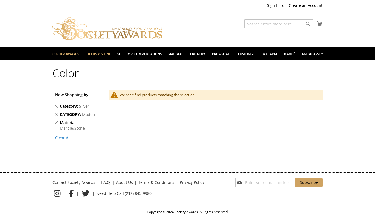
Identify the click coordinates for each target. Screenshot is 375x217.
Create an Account (306, 5)
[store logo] (107, 29)
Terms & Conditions (156, 182)
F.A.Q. (106, 182)
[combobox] (278, 23)
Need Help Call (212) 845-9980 (124, 193)
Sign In (273, 5)
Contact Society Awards (73, 182)
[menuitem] (65, 53)
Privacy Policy (192, 182)
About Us (124, 182)
